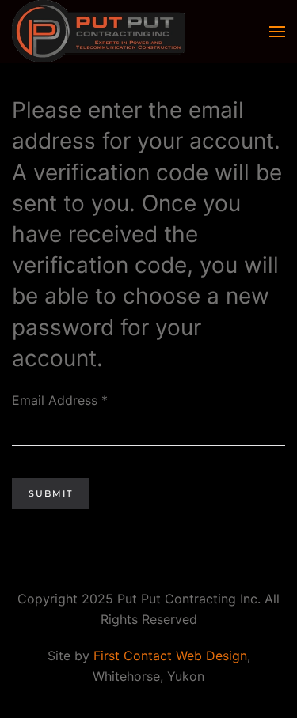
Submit (51, 493)
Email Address (60, 400)
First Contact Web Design (170, 655)
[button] (277, 31)
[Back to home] (99, 31)
